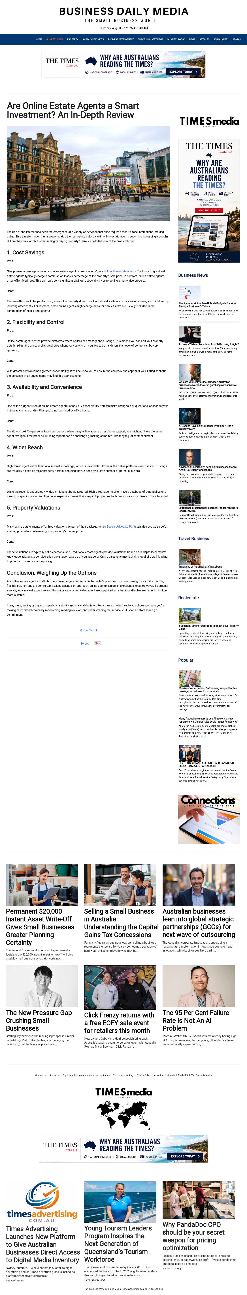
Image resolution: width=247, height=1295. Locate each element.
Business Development (121, 39)
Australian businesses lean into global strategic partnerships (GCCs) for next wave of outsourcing (199, 923)
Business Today (176, 39)
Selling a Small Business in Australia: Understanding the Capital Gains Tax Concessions (121, 923)
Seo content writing (123, 1075)
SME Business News (93, 39)
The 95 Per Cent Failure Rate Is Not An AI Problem (196, 1020)
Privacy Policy (144, 1075)
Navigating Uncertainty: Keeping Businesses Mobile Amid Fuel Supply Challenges (208, 469)
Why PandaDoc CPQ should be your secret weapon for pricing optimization (194, 1236)
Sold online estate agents (120, 271)
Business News (54, 39)
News (192, 39)
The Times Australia (201, 1075)
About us (54, 1075)
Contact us (40, 1075)
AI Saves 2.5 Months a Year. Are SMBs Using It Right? (209, 344)
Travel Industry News (150, 39)
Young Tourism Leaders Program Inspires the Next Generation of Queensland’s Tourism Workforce (118, 1243)
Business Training (15, 1280)
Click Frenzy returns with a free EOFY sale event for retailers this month (119, 1023)
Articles (204, 39)
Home (39, 39)
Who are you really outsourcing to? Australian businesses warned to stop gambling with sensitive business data (208, 385)
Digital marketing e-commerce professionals (86, 1075)
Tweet (85, 643)
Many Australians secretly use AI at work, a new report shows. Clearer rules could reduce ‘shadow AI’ (208, 720)
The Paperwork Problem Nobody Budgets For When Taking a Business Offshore (208, 305)
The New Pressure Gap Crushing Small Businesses (39, 1020)
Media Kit (183, 1075)
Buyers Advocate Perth (121, 526)
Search (237, 39)
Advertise (159, 1075)
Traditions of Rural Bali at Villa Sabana (200, 566)
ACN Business (221, 39)
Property (72, 39)
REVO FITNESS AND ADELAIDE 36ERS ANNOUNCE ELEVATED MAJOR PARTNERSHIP (207, 765)
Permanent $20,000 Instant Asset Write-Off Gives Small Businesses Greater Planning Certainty (40, 927)
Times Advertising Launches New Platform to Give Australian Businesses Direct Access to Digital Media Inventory (43, 1244)
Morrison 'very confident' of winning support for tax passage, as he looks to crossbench (208, 690)
